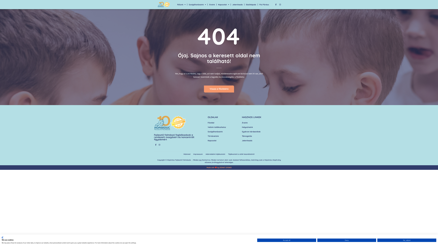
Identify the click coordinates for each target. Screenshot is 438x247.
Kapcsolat (222, 4)
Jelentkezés (237, 4)
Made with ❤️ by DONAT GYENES (219, 167)
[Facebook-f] (276, 4)
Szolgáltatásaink (196, 4)
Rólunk (180, 4)
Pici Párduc (264, 4)
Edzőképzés (251, 4)
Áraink (212, 4)
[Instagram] (280, 4)
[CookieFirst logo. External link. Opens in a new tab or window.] (2, 238)
